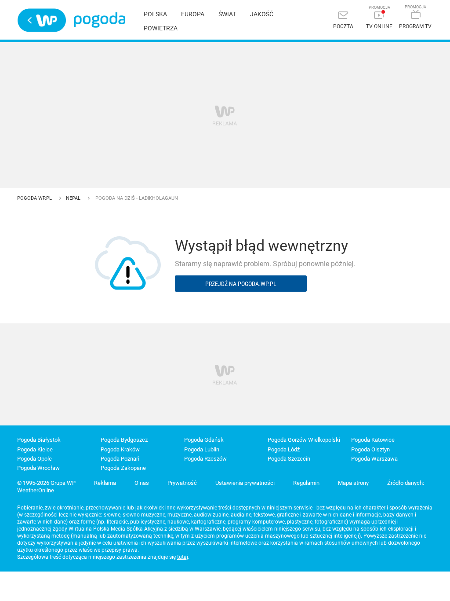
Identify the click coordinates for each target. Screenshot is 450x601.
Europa (192, 14)
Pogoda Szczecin (289, 458)
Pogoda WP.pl (35, 198)
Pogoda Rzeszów (205, 458)
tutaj (182, 557)
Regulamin (306, 483)
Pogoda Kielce (35, 449)
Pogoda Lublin (201, 449)
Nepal (74, 198)
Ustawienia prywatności (245, 483)
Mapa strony (353, 483)
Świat (227, 14)
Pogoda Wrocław (38, 468)
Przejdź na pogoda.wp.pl (240, 283)
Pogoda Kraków (120, 449)
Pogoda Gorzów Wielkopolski (304, 439)
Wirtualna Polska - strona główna (41, 20)
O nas (141, 483)
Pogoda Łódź (284, 449)
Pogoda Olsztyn (370, 449)
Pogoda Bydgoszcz (124, 439)
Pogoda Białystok (39, 439)
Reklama (105, 483)
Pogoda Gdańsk (204, 439)
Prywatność (182, 483)
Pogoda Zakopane (123, 468)
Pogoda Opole (34, 458)
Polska (155, 14)
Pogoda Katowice (373, 439)
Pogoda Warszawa (374, 458)
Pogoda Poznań (120, 458)
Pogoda (99, 20)
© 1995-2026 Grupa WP (46, 483)
